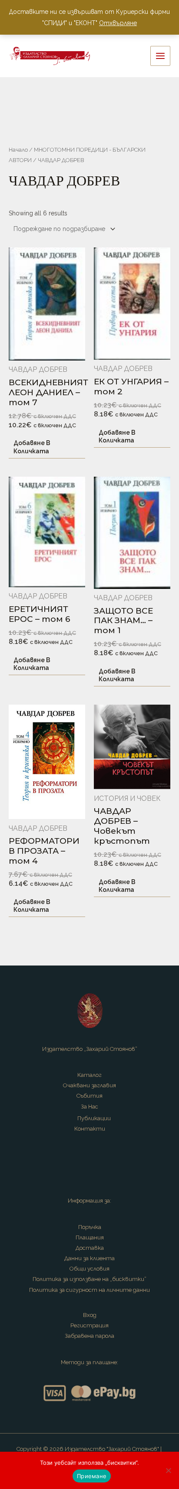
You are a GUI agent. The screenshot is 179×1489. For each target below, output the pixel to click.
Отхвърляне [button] (118, 23)
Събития (89, 1095)
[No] (168, 1470)
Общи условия (89, 1268)
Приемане (91, 1476)
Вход (89, 1315)
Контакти (89, 1128)
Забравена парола (89, 1336)
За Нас (89, 1106)
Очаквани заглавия (89, 1085)
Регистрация (89, 1325)
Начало (18, 149)
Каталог (89, 1075)
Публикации (94, 1118)
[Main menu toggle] (160, 56)
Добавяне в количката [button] (31, 446)
